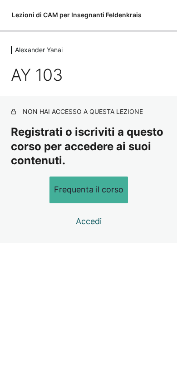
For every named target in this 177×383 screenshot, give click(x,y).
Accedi (89, 221)
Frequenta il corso (88, 189)
